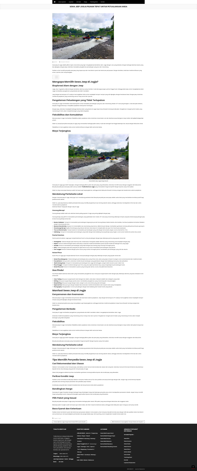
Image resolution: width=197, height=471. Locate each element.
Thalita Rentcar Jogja (88, 187)
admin (55, 62)
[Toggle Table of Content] (55, 77)
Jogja (59, 418)
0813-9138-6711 (64, 453)
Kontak (103, 2)
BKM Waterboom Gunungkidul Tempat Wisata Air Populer (127, 422)
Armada (78, 2)
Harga (85, 2)
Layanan (71, 2)
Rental (67, 62)
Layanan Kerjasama (140, 469)
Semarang (93, 444)
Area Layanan (62, 2)
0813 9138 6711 (130, 469)
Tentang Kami (94, 2)
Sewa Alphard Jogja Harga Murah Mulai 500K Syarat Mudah (70, 422)
